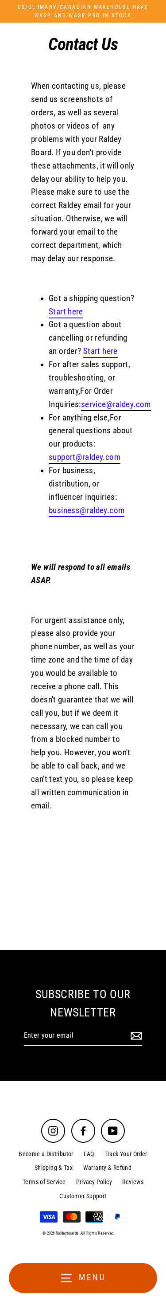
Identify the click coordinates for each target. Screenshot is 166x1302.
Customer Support (82, 1196)
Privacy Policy (94, 1181)
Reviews (132, 1181)
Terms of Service (44, 1181)
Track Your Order (125, 1153)
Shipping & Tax (54, 1167)
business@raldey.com (86, 510)
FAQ (89, 1153)
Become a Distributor (46, 1153)
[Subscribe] (135, 1036)
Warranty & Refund (107, 1167)
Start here (66, 312)
